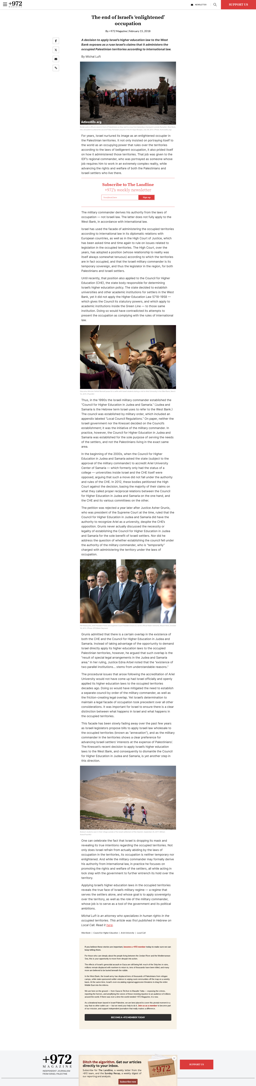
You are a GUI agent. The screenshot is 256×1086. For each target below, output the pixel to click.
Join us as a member (147, 1006)
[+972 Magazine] (15, 6)
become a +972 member (135, 947)
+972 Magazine (118, 31)
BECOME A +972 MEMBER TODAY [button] (128, 1017)
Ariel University (127, 932)
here (109, 925)
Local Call (141, 932)
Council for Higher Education (105, 932)
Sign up (147, 197)
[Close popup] (174, 1058)
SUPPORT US (238, 5)
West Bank (86, 932)
